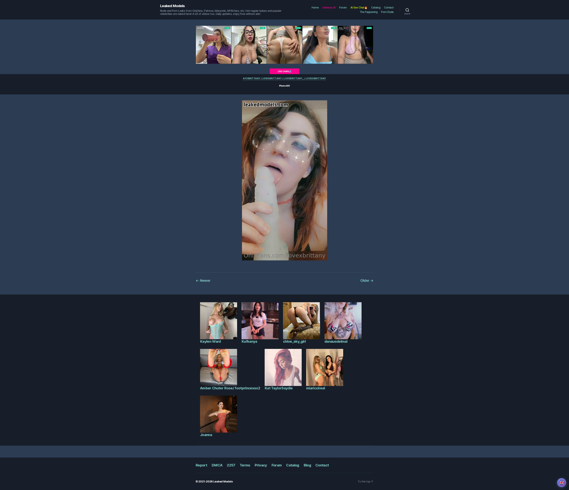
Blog (307, 465)
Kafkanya (249, 341)
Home (315, 7)
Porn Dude (387, 11)
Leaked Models (172, 6)
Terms (245, 465)
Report (201, 465)
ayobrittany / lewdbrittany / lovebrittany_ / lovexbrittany (284, 78)
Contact (389, 7)
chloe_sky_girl (294, 341)
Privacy (261, 465)
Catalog (376, 7)
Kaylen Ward (210, 341)
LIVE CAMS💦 (284, 71)
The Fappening (369, 11)
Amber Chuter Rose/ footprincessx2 (230, 388)
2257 (231, 465)
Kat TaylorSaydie (279, 388)
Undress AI (328, 7)
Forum (343, 7)
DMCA (217, 465)
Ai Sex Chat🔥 (358, 7)
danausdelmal (336, 341)
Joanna (206, 435)
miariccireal (315, 388)
